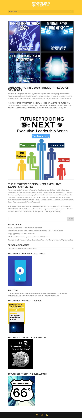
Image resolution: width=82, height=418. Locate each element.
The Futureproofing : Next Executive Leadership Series (34, 185)
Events (55, 195)
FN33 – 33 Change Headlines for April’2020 (22, 234)
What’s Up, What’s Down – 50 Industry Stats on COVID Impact (28, 237)
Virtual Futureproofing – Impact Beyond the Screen (25, 227)
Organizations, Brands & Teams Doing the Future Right (33, 96)
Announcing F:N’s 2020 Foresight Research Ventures (38, 89)
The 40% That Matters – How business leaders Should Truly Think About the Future (35, 230)
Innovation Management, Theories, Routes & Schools (29, 200)
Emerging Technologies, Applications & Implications (33, 94)
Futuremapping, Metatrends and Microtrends (22, 197)
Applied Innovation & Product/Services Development (33, 190)
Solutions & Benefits (20, 98)
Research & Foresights (58, 96)
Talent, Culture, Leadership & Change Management (42, 98)
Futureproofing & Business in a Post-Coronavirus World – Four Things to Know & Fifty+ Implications (40, 240)
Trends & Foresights (65, 98)
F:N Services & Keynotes (64, 195)
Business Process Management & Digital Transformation (34, 192)
